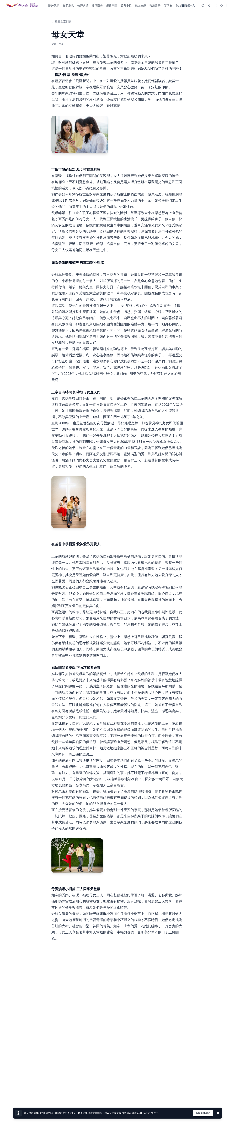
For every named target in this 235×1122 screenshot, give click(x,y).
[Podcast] (221, 5)
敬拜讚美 (97, 5)
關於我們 (53, 5)
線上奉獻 (140, 5)
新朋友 (168, 5)
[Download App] (227, 5)
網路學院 (111, 5)
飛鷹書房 (155, 5)
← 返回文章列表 (61, 21)
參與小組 (126, 5)
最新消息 (68, 5)
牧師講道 (82, 5)
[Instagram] (215, 5)
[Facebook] (209, 5)
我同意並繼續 (203, 1113)
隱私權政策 (133, 1113)
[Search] (203, 5)
